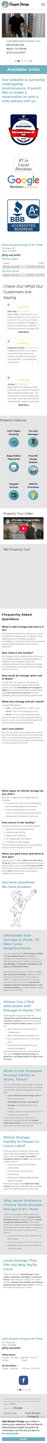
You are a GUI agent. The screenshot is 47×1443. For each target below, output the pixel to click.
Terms (27, 1399)
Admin (12, 1404)
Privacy (34, 1399)
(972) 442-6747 (11, 255)
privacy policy (12, 1433)
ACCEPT (23, 1439)
